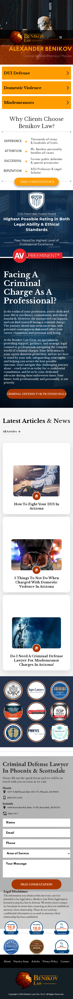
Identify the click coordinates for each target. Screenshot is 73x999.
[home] (29, 37)
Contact (65, 961)
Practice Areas (21, 961)
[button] (60, 37)
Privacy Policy (50, 961)
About (7, 961)
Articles (35, 961)
